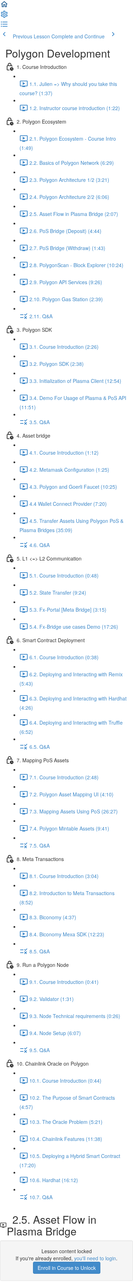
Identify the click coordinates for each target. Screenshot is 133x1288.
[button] (4, 6)
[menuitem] (4, 16)
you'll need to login (95, 1258)
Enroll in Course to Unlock (67, 1267)
